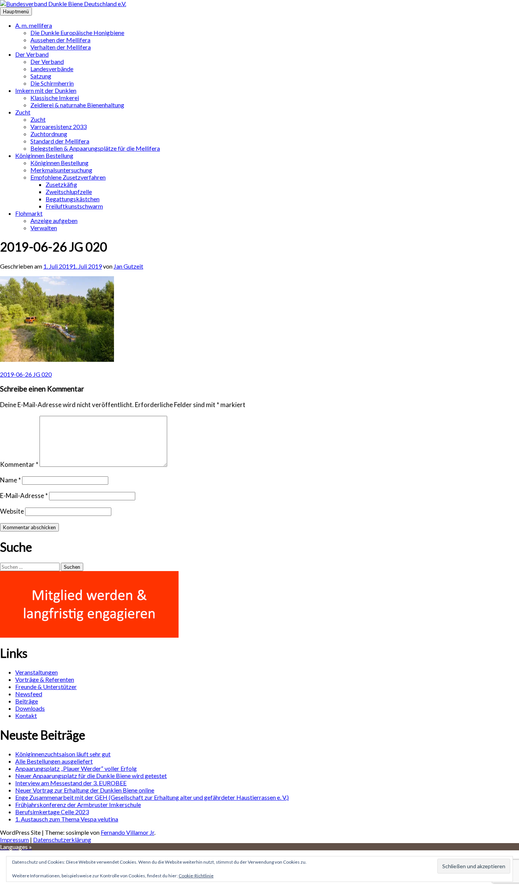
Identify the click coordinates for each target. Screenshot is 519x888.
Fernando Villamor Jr (127, 832)
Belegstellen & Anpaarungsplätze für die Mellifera (95, 148)
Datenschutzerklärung (62, 839)
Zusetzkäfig (61, 184)
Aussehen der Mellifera (60, 39)
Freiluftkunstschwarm (74, 206)
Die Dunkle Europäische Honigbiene (77, 32)
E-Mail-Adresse (24, 496)
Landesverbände (51, 68)
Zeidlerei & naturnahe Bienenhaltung (77, 104)
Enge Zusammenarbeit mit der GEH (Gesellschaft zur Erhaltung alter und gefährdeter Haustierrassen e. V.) (152, 797)
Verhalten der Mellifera (60, 47)
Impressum (14, 839)
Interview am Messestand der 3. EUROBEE (71, 782)
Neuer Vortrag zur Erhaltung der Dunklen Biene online (84, 790)
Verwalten (43, 227)
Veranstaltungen (36, 672)
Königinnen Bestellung (44, 155)
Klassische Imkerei (54, 97)
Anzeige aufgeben (54, 220)
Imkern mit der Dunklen (45, 90)
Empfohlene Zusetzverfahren (68, 177)
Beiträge (26, 701)
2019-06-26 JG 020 (26, 374)
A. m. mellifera (33, 25)
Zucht (22, 112)
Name (10, 480)
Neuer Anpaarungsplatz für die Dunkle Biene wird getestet (91, 775)
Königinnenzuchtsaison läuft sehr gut (63, 754)
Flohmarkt (29, 213)
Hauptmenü (16, 11)
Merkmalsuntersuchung (61, 169)
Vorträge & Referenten (44, 679)
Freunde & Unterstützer (46, 686)
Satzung (40, 76)
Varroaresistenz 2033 (58, 126)
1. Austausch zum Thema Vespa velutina (66, 819)
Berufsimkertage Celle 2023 (52, 811)
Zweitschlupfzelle (69, 191)
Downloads (30, 708)
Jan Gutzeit (128, 266)
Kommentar (19, 464)
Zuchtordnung (48, 133)
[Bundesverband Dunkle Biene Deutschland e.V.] (63, 3)
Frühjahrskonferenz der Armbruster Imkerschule (78, 804)
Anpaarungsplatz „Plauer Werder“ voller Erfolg (76, 768)
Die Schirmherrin (52, 83)
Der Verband (32, 54)
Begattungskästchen (73, 198)
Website (12, 511)
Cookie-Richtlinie (196, 875)
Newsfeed (28, 693)
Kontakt (26, 715)
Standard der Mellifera (59, 141)
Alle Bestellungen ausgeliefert (54, 761)
